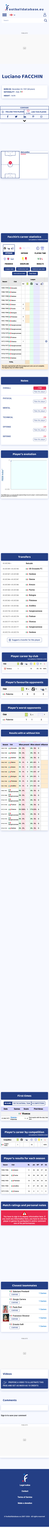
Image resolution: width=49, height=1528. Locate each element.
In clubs (8, 1103)
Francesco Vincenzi (21, 1316)
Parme (13, 308)
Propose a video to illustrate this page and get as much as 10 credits (23, 1384)
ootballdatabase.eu (26, 9)
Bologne (14, 313)
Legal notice (25, 1485)
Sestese (13, 292)
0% (38, 668)
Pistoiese (14, 317)
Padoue (13, 337)
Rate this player (39, 392)
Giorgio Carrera (19, 1299)
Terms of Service (25, 1497)
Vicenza (13, 341)
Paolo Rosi (17, 1307)
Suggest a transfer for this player (26, 640)
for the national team (21, 1103)
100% (44, 668)
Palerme (9, 694)
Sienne (13, 300)
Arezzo (13, 304)
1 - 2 (26, 1118)
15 (31, 668)
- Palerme (13, 1118)
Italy (17, 92)
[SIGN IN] (44, 14)
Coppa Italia (6, 1144)
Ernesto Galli (18, 1324)
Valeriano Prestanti (21, 1291)
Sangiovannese (16, 325)
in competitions (38, 1103)
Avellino (13, 321)
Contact (25, 1491)
